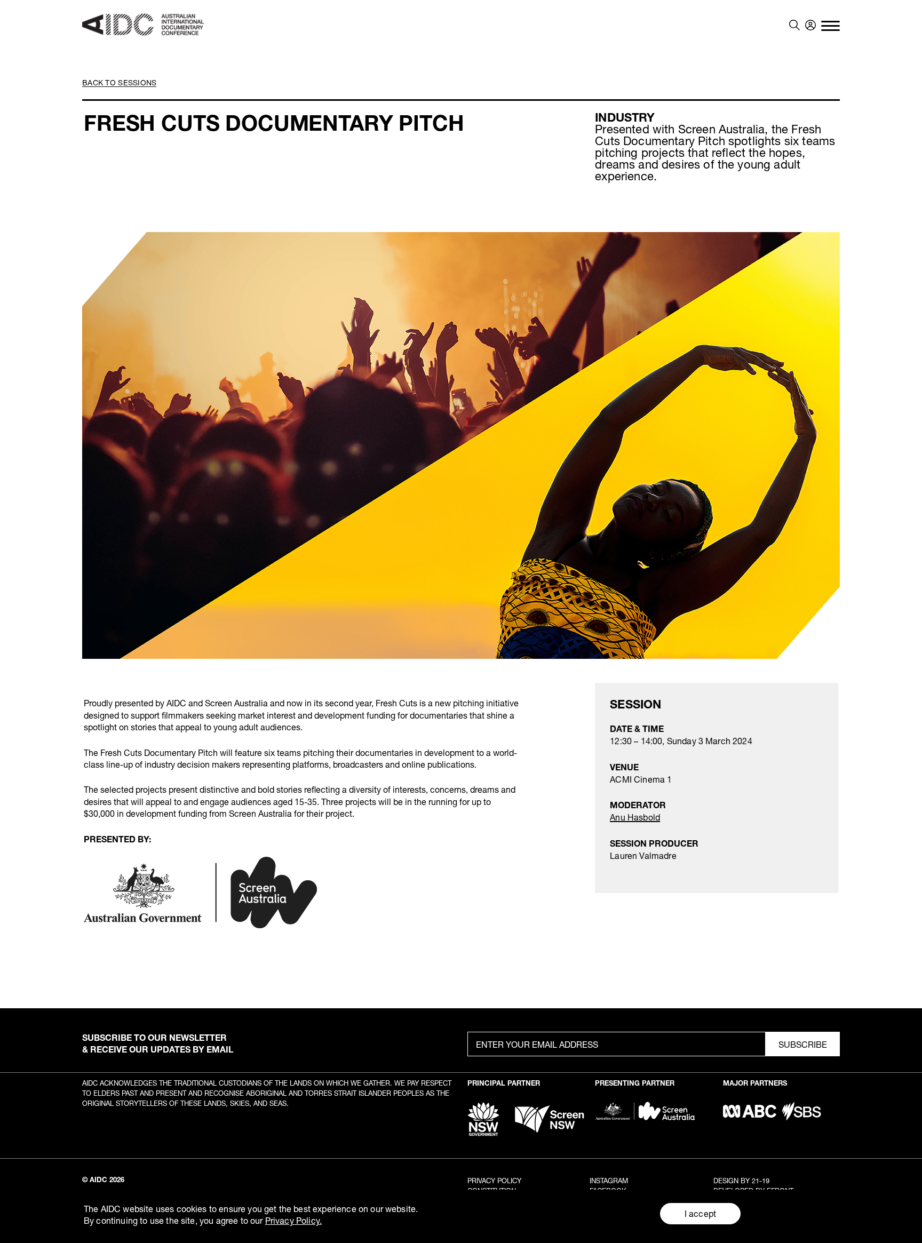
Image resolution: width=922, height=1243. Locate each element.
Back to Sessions (119, 82)
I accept (700, 1213)
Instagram (609, 1180)
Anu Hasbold (635, 817)
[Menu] (830, 25)
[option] (461, 445)
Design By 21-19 (741, 1180)
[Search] (794, 25)
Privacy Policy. (293, 1220)
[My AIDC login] (810, 25)
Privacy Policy (494, 1180)
